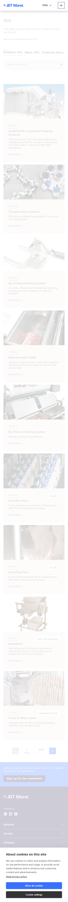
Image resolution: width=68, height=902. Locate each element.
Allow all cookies (34, 885)
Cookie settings (34, 894)
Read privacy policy (16, 876)
